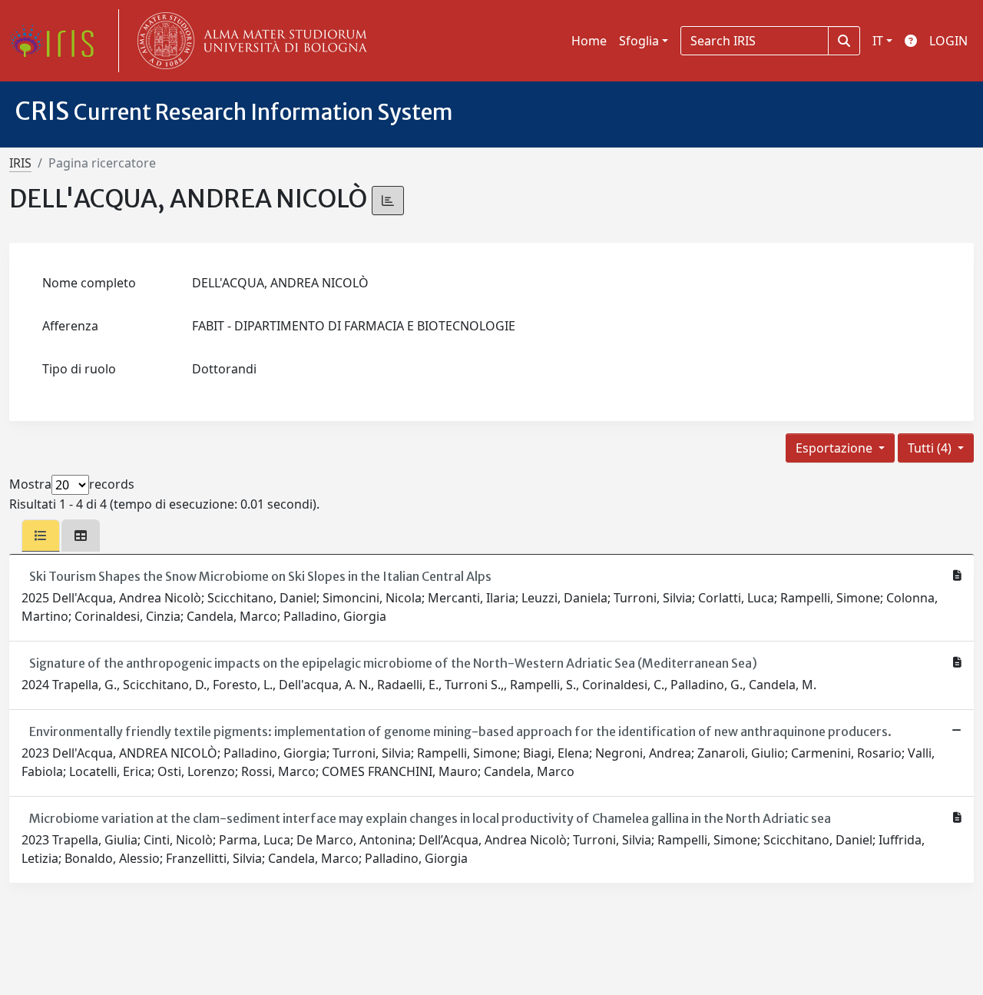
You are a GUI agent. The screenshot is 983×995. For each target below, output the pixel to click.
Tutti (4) (931, 447)
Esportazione (835, 447)
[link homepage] (57, 41)
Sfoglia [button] (639, 40)
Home (589, 40)
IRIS (20, 162)
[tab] (41, 535)
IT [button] (877, 40)
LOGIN (948, 40)
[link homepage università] (248, 40)
